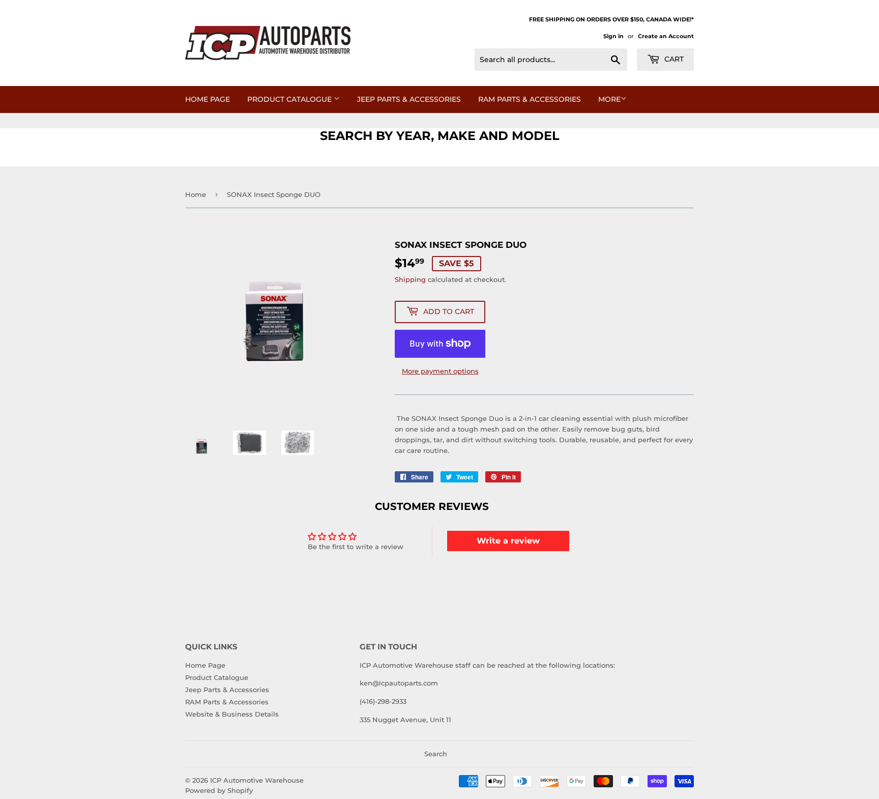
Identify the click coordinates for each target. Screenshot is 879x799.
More (609, 99)
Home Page (207, 99)
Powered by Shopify (219, 790)
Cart (673, 59)
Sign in (613, 36)
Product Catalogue (290, 99)
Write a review (508, 541)
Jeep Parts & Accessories (409, 99)
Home (195, 194)
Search (435, 754)
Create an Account (666, 36)
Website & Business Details (232, 714)
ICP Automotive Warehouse (257, 780)
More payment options (440, 371)
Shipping (410, 279)
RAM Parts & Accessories (529, 99)
